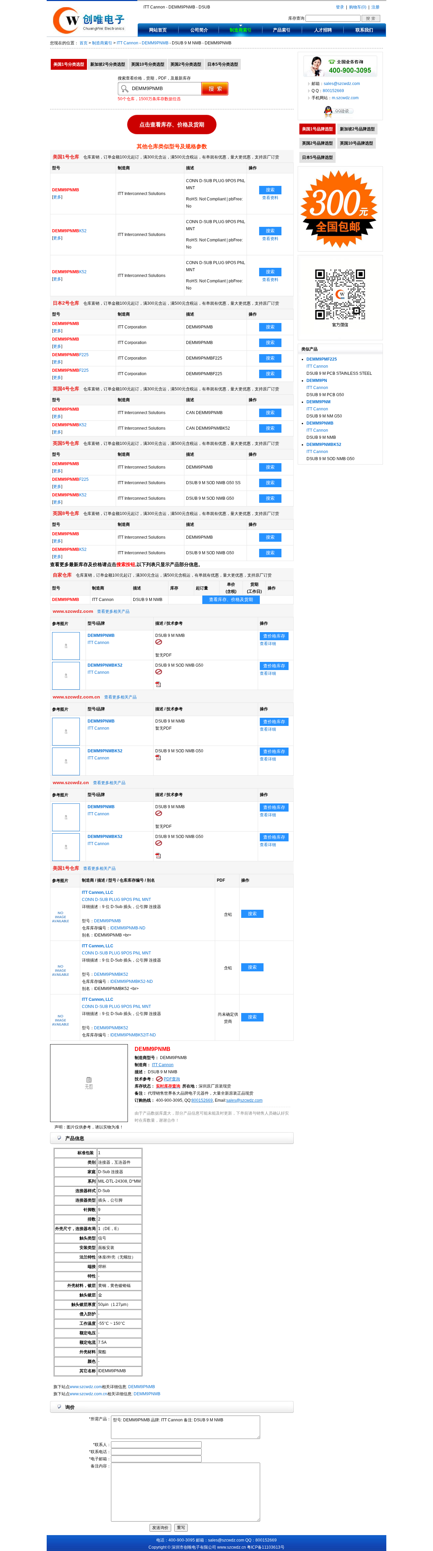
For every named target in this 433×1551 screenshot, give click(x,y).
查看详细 (268, 643)
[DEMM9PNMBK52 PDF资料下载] (158, 685)
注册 (375, 7)
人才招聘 (323, 30)
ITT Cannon (127, 43)
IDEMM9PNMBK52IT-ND (133, 1035)
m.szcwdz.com (345, 97)
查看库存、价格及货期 (231, 599)
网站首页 (158, 30)
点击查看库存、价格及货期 (171, 126)
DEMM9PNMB (155, 43)
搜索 (270, 189)
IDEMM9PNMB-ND (127, 928)
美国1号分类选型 (68, 64)
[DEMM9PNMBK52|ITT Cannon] (66, 688)
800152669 (202, 1100)
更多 (57, 197)
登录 (340, 7)
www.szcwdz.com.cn (88, 1394)
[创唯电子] (90, 32)
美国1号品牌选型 (317, 129)
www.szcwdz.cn (231, 1547)
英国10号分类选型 (147, 64)
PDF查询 (172, 1079)
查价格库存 (274, 636)
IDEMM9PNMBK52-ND (131, 981)
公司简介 (199, 30)
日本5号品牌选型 (317, 157)
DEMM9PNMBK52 (111, 974)
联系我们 (364, 30)
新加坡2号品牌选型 (357, 129)
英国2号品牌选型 (317, 143)
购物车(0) (357, 7)
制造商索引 (241, 30)
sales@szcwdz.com (244, 1100)
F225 (70, 354)
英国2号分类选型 (185, 64)
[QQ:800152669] (340, 118)
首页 (83, 43)
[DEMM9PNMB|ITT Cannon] (66, 658)
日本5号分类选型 (222, 64)
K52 (69, 231)
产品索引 (282, 30)
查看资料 (270, 197)
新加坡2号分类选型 (107, 64)
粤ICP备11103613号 (265, 1547)
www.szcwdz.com (86, 1386)
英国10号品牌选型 (356, 143)
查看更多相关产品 (113, 611)
